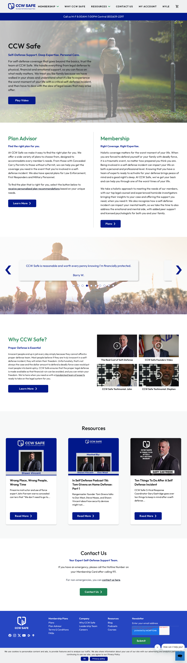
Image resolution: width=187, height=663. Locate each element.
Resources (99, 6)
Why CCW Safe (75, 6)
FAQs (51, 633)
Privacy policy (98, 659)
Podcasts (112, 626)
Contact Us (124, 6)
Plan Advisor (55, 626)
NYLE (166, 6)
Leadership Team (88, 626)
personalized (25, 188)
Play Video (22, 100)
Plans (108, 223)
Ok (84, 659)
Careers (83, 629)
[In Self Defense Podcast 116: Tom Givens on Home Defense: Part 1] (93, 456)
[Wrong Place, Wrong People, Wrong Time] (31, 456)
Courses (112, 629)
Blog (110, 622)
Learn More (20, 203)
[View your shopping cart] (177, 6)
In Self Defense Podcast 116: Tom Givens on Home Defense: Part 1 (92, 484)
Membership (47, 6)
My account (148, 6)
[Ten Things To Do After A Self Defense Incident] (155, 456)
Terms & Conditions (59, 629)
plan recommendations (46, 188)
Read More (22, 516)
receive (12, 188)
